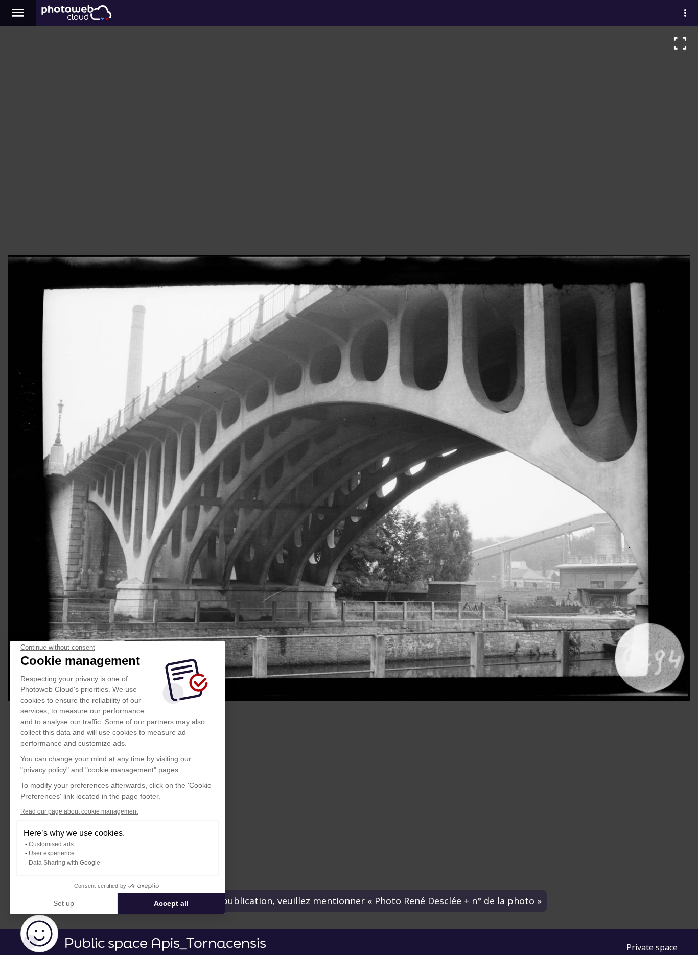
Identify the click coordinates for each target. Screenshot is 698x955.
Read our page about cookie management (79, 811)
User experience (52, 853)
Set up (63, 903)
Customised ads (51, 844)
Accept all (171, 903)
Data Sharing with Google (64, 862)
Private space (652, 947)
